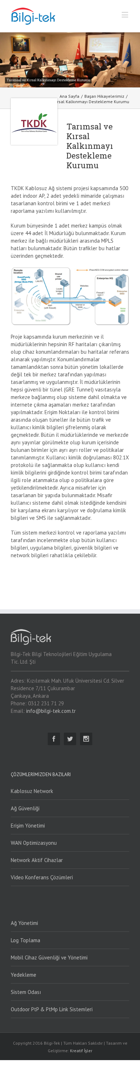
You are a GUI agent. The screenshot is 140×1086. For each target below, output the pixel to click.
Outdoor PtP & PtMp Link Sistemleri (52, 1009)
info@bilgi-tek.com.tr (51, 710)
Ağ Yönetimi (24, 923)
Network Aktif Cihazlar (37, 860)
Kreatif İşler (81, 1050)
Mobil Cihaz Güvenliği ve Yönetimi (49, 957)
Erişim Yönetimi (28, 825)
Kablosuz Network (32, 791)
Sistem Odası (26, 992)
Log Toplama (25, 940)
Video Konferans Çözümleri (42, 877)
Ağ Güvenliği (25, 808)
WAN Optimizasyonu (34, 842)
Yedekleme (23, 974)
